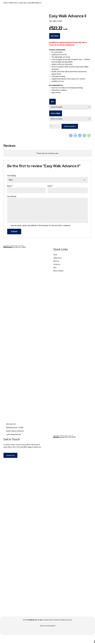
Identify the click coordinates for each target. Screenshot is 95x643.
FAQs (55, 268)
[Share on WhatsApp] (89, 135)
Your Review (11, 196)
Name (9, 186)
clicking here (69, 45)
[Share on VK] (84, 135)
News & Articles (58, 271)
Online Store (13, 3)
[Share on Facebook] (71, 135)
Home (5, 3)
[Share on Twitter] (75, 135)
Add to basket (69, 126)
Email (50, 186)
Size (52, 102)
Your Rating (11, 176)
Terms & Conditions (60, 620)
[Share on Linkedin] (80, 135)
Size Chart (54, 36)
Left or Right (55, 113)
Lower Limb (22, 3)
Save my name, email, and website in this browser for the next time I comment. (41, 225)
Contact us (56, 264)
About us (56, 261)
